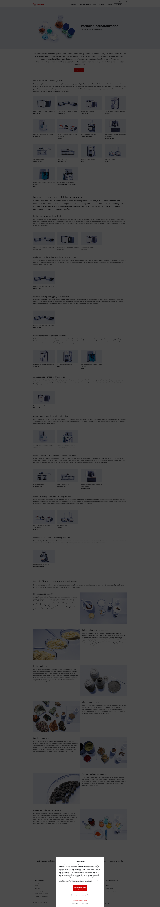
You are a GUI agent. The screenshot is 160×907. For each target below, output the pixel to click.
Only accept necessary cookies (80, 895)
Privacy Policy (75, 903)
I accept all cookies (80, 888)
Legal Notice (85, 903)
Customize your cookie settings (80, 900)
